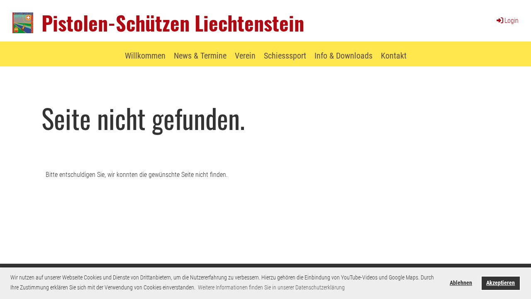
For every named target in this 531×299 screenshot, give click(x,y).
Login (511, 21)
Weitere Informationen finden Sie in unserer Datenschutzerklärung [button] (271, 287)
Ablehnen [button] (461, 283)
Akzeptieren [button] (500, 283)
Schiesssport (285, 56)
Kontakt (394, 56)
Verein (245, 56)
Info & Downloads (343, 56)
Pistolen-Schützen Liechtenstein (172, 23)
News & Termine (200, 56)
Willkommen (145, 56)
